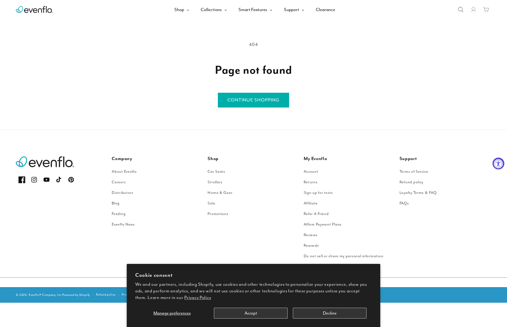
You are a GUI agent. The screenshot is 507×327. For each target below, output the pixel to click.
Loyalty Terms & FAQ (418, 192)
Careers (119, 182)
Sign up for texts (318, 192)
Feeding (118, 213)
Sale (211, 203)
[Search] (460, 9)
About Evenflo (124, 171)
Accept (251, 313)
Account (311, 171)
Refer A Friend (316, 213)
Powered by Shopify (76, 295)
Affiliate (311, 203)
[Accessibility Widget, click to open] (498, 164)
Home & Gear (220, 192)
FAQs (404, 203)
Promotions (218, 213)
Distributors (122, 192)
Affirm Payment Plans (323, 224)
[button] (486, 9)
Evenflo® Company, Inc (45, 295)
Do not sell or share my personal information (343, 256)
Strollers (215, 182)
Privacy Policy (197, 297)
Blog (116, 203)
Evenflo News (123, 224)
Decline (330, 313)
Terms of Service (414, 171)
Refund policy (411, 182)
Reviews (311, 234)
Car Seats (216, 171)
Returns (311, 182)
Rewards (311, 245)
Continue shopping (253, 100)
